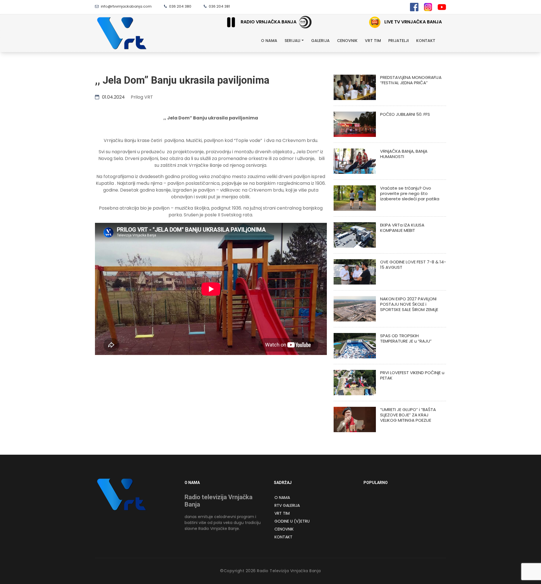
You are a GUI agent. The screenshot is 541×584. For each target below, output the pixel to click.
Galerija (320, 40)
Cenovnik (347, 40)
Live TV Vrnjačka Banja (412, 22)
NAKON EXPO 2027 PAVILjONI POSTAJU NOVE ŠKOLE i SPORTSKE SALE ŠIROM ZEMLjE (409, 304)
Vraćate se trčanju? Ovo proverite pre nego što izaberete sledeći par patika (409, 193)
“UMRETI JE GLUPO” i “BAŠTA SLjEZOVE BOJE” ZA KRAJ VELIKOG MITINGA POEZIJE (408, 415)
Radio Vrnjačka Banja (269, 22)
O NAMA (282, 497)
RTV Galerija (287, 505)
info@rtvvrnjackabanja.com (126, 6)
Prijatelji (398, 40)
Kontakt (425, 40)
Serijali (292, 40)
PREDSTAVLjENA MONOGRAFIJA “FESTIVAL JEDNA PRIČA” (411, 80)
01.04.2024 (113, 97)
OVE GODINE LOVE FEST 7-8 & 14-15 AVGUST (413, 264)
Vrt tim (373, 40)
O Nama (269, 40)
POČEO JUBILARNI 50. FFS (405, 114)
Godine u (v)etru (292, 521)
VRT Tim (282, 513)
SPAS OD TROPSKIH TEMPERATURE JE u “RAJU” (406, 338)
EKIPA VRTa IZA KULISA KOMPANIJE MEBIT (402, 227)
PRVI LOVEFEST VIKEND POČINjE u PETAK (412, 375)
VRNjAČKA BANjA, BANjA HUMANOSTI (403, 153)
